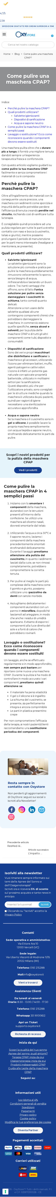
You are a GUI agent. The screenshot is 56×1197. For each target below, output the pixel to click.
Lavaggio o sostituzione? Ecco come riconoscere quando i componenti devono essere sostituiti (30, 138)
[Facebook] (17, 1084)
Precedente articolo (18, 842)
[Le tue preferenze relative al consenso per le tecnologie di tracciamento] (5, 1192)
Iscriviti (45, 904)
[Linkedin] (31, 1084)
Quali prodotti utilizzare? (23, 112)
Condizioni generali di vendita (28, 1103)
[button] (28, 470)
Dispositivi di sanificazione (29, 119)
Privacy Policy (13, 914)
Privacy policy (28, 1114)
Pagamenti (28, 1111)
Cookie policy (28, 1118)
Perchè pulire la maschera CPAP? (28, 108)
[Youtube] (38, 1084)
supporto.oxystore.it (28, 1026)
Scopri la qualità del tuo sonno (28, 1049)
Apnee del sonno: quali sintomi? (28, 1053)
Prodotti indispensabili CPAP (28, 1064)
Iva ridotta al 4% (28, 1100)
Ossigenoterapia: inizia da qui (28, 1061)
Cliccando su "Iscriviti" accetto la (26, 913)
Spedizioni (28, 1107)
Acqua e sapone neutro (28, 123)
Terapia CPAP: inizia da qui (28, 1057)
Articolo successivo (38, 849)
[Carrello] (50, 34)
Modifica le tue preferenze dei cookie (28, 1122)
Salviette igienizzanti (26, 115)
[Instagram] (24, 1084)
